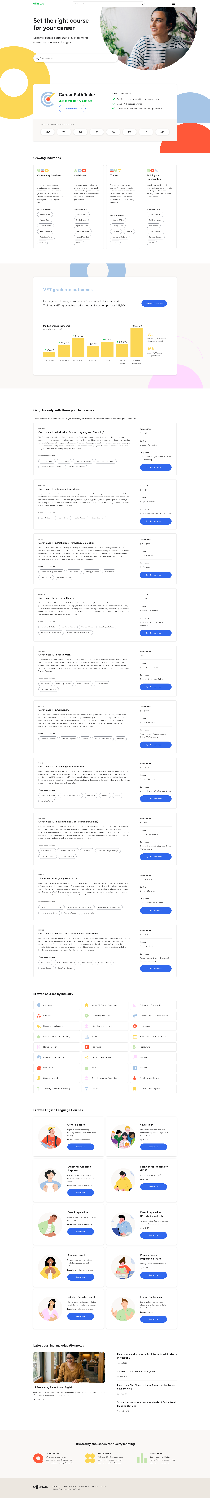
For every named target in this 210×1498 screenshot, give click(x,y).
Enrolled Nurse (81, 220)
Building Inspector (155, 220)
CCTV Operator (80, 518)
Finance (95, 1036)
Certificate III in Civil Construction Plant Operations (68, 933)
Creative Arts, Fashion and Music (154, 1015)
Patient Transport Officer (49, 913)
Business (47, 1015)
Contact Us (56, 1486)
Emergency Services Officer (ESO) (80, 907)
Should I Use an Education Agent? (136, 1371)
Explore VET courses (154, 303)
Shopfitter (129, 231)
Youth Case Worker (46, 237)
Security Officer (118, 220)
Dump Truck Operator (65, 968)
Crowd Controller (97, 518)
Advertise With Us (70, 1486)
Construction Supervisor (68, 850)
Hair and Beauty (50, 1047)
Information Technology (53, 1057)
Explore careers (72, 108)
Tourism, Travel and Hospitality (56, 1088)
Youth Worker (45, 683)
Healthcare (80, 175)
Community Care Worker (105, 461)
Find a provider (156, 467)
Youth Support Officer (48, 689)
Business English (76, 1255)
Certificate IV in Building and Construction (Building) (68, 821)
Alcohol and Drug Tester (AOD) (51, 572)
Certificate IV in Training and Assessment (62, 766)
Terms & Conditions (99, 1486)
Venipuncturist (46, 577)
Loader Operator (46, 968)
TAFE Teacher (91, 795)
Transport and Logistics (150, 1088)
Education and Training (102, 1026)
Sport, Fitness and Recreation (105, 1078)
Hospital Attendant (82, 237)
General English (76, 1124)
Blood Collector (74, 572)
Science (143, 1067)
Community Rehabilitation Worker (78, 633)
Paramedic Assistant (70, 913)
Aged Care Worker (46, 231)
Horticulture (145, 1047)
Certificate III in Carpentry (53, 709)
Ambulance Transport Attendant (109, 907)
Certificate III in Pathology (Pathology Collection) (66, 542)
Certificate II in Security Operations (58, 489)
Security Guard (118, 226)
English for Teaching (151, 1297)
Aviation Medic (89, 913)
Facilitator (105, 795)
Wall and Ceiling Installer (103, 739)
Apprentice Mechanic (120, 237)
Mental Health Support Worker (51, 633)
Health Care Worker (82, 231)
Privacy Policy (84, 1486)
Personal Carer (44, 220)
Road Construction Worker (66, 962)
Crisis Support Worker (106, 627)
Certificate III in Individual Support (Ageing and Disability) (71, 432)
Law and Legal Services (102, 1057)
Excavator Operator (155, 237)
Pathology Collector (92, 572)
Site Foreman (153, 226)
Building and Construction (151, 1005)
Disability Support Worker (75, 467)
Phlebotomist (109, 572)
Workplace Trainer (47, 801)
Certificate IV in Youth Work (54, 654)
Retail (94, 1067)
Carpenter (116, 231)
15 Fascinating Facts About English (52, 1387)
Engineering (145, 1026)
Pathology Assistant (64, 577)
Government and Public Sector (153, 1036)
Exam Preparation (77, 1212)
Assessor (118, 795)
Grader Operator (86, 962)
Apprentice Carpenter (48, 739)
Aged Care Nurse (82, 226)
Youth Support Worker (63, 683)
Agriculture (47, 1005)
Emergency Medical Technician (51, 907)
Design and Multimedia (53, 1026)
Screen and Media (51, 1078)
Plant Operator (46, 962)
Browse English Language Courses (58, 1110)
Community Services (49, 175)
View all (41, 243)
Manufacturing (146, 1057)
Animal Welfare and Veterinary (104, 1005)
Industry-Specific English (81, 1297)
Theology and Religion (149, 1078)
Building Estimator (155, 214)
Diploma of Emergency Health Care (58, 878)
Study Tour (146, 1124)
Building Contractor (156, 231)
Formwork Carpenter (68, 739)
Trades (114, 175)
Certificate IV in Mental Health (56, 598)
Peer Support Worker (68, 627)
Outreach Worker (45, 226)
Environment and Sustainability (56, 1036)
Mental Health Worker (48, 627)
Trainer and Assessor (48, 795)
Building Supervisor (47, 856)
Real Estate (48, 1067)
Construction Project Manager (108, 850)
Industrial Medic (81, 214)
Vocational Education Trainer (70, 795)
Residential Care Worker (83, 461)
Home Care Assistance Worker (51, 467)
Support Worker (45, 214)
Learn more (80, 1147)
